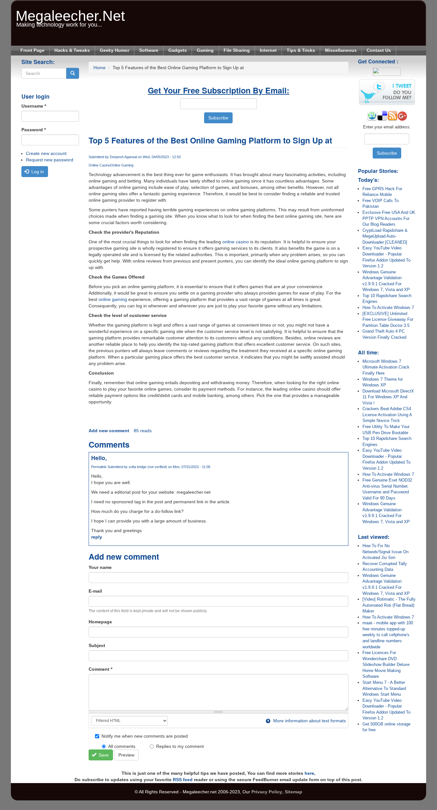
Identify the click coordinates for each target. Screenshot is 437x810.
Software (148, 50)
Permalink (99, 467)
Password (33, 129)
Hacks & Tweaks (72, 50)
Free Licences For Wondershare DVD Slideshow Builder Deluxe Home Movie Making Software (385, 664)
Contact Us (379, 50)
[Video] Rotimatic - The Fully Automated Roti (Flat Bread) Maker (389, 605)
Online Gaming (121, 165)
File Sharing (237, 50)
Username (33, 106)
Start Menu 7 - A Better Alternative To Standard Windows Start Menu (384, 688)
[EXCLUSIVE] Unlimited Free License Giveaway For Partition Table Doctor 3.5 (387, 319)
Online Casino (99, 165)
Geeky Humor (114, 50)
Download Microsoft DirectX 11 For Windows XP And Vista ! (388, 397)
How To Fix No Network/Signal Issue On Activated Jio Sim (385, 551)
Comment (100, 669)
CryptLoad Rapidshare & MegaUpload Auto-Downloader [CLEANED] (385, 236)
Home (99, 67)
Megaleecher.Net (70, 13)
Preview (126, 754)
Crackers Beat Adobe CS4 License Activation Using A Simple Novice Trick (387, 414)
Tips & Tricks (301, 50)
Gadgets (177, 50)
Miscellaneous (341, 50)
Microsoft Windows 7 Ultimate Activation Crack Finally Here (385, 367)
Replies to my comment (180, 746)
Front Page (32, 50)
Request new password (49, 159)
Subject (97, 645)
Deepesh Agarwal (123, 157)
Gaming (205, 50)
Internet (268, 50)
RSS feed (183, 779)
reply (96, 536)
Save (103, 754)
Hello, (99, 458)
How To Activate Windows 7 (388, 307)
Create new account (46, 153)
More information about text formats (309, 720)
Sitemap (293, 791)
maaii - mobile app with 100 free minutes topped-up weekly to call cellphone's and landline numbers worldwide (387, 634)
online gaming (113, 299)
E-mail (95, 591)
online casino (235, 241)
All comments (121, 746)
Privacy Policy (266, 791)
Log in (37, 171)
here (309, 773)
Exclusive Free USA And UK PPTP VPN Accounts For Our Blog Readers (388, 218)
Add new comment (109, 430)
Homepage (100, 621)
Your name (100, 567)
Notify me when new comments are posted (144, 736)
